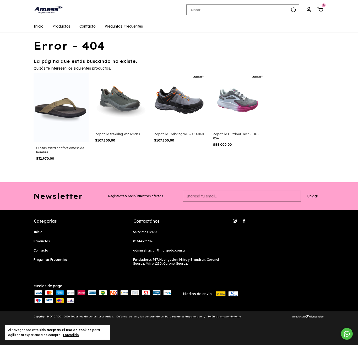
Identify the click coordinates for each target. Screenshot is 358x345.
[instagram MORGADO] (235, 221)
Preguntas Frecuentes (124, 26)
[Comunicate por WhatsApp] (347, 334)
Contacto (87, 26)
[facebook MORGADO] (244, 221)
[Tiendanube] (308, 317)
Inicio (39, 26)
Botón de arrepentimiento (224, 316)
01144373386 (143, 241)
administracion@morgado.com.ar (159, 250)
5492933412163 (145, 232)
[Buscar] (293, 10)
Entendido (71, 335)
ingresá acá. (193, 316)
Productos (61, 26)
